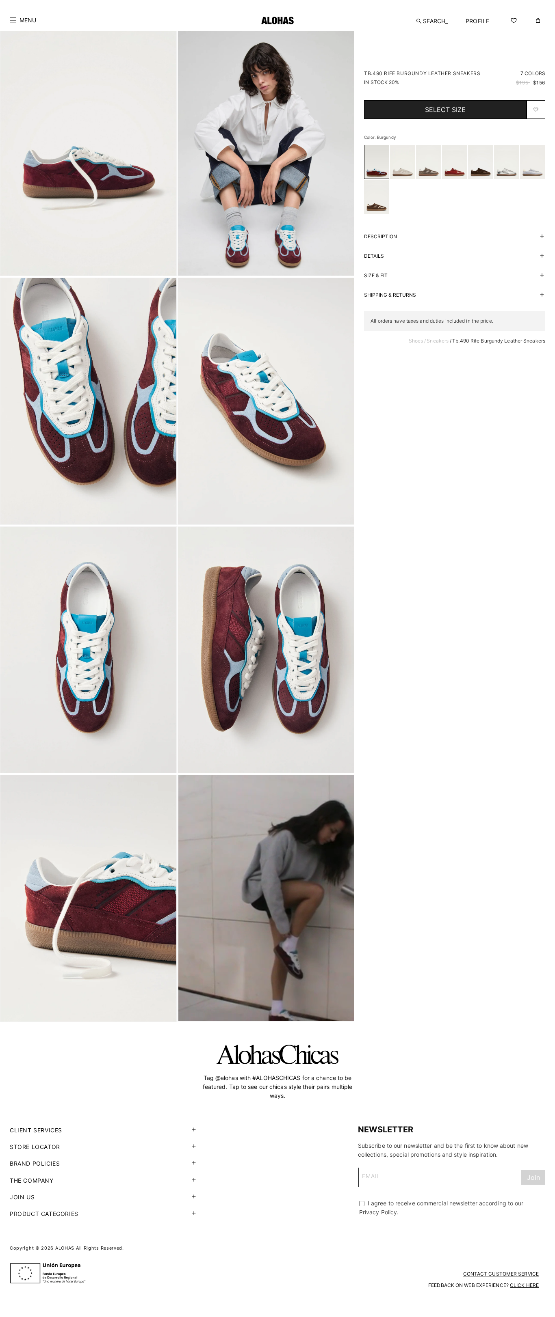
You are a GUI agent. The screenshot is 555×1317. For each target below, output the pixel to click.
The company (32, 1180)
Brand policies (35, 1163)
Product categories (44, 1213)
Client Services (36, 1130)
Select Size (445, 110)
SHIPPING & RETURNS (390, 295)
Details (374, 256)
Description (380, 236)
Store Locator (35, 1146)
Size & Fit (376, 275)
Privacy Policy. (379, 1212)
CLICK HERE (524, 1285)
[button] (23, 20)
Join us (22, 1197)
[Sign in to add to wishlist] (536, 109)
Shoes (416, 341)
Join (533, 1178)
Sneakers (438, 341)
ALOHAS (64, 1248)
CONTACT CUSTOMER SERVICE (501, 1274)
